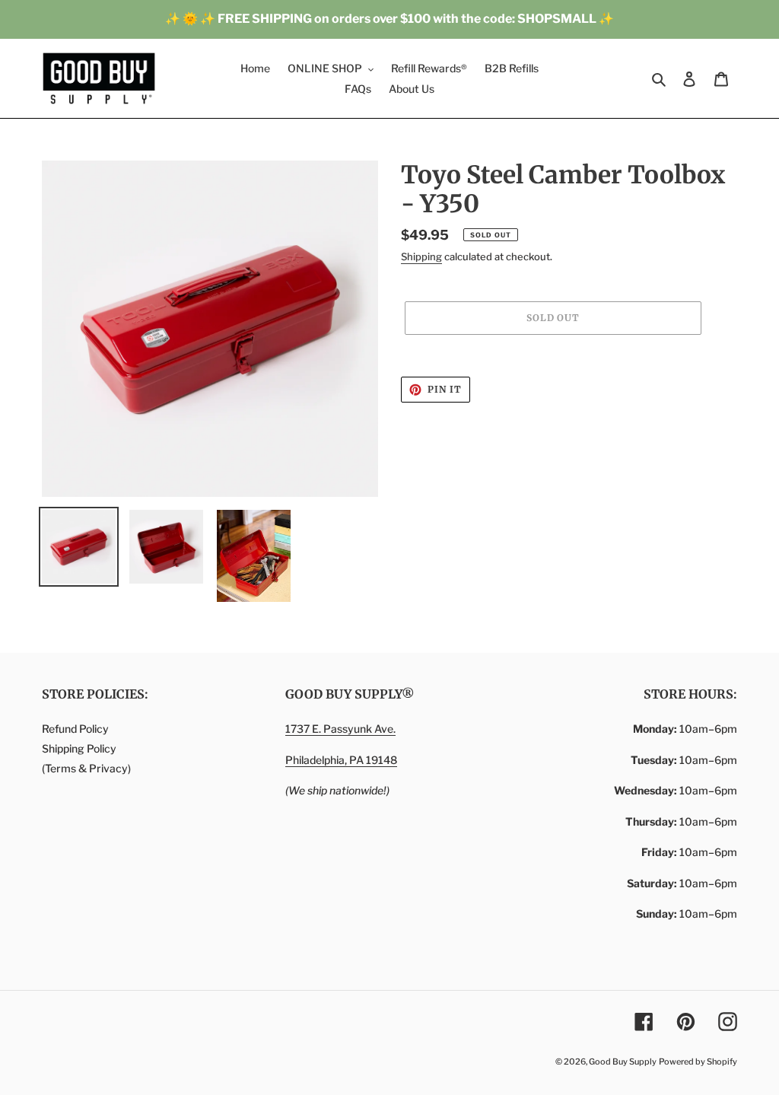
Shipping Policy (79, 748)
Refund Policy (75, 728)
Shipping (421, 256)
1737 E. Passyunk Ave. (340, 728)
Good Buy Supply (623, 1061)
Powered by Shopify (698, 1061)
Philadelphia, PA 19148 (341, 759)
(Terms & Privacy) (86, 768)
